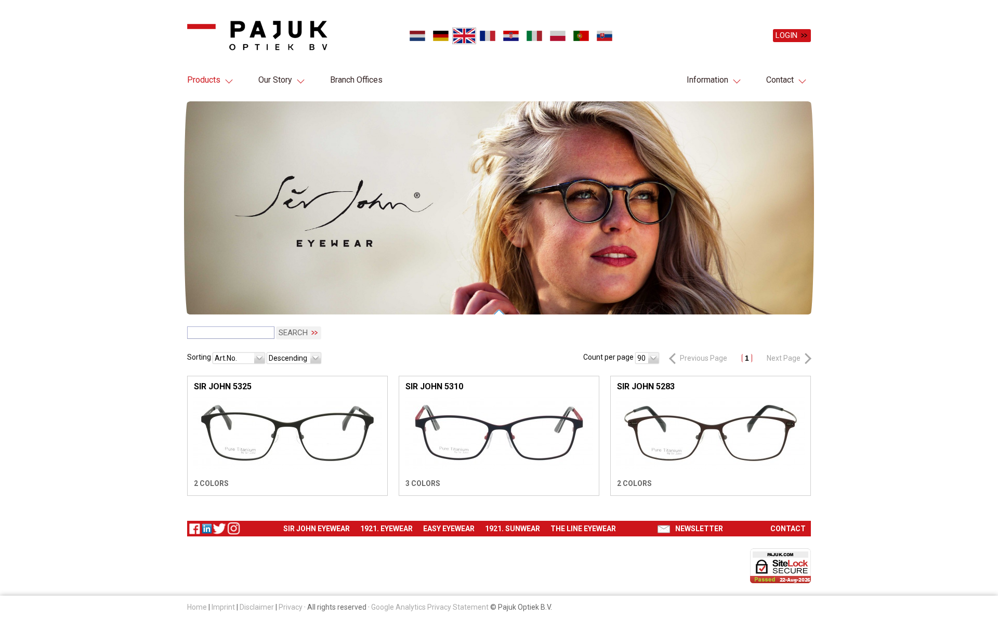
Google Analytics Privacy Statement (430, 607)
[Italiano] (534, 36)
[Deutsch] (440, 36)
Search (293, 333)
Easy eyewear (449, 528)
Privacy (291, 607)
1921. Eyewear (386, 528)
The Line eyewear (583, 528)
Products (203, 80)
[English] (464, 36)
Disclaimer (257, 607)
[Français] (487, 36)
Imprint (223, 607)
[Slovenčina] (604, 36)
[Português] (580, 36)
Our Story (275, 80)
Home (197, 607)
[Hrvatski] (510, 36)
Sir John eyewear (316, 528)
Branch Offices (356, 80)
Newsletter (699, 528)
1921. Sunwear (512, 528)
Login (786, 35)
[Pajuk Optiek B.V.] (257, 35)
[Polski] (557, 36)
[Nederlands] (417, 36)
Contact (780, 80)
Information (707, 80)
